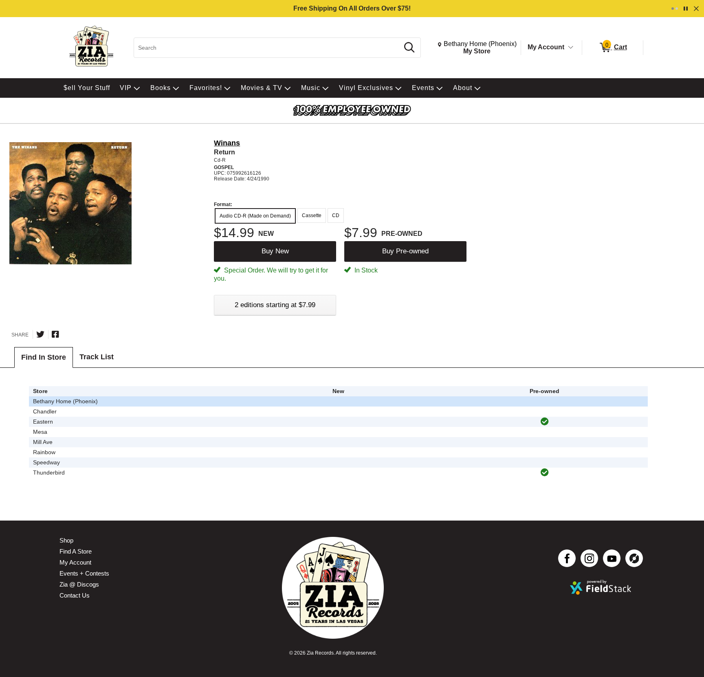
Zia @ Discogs (79, 584)
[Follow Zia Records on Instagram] (589, 558)
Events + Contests (84, 573)
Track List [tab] (96, 357)
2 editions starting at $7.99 (275, 305)
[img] (545, 422)
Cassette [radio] (311, 215)
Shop (66, 540)
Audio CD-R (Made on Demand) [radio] (255, 216)
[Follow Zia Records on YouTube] (612, 558)
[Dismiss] (696, 8)
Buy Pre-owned (405, 251)
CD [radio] (335, 215)
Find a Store (75, 551)
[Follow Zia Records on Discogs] (634, 558)
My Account (546, 47)
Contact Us (74, 595)
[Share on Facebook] (55, 334)
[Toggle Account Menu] (571, 48)
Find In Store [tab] (43, 357)
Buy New (275, 251)
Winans (227, 143)
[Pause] (685, 8)
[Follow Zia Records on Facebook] (567, 558)
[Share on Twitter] (40, 334)
